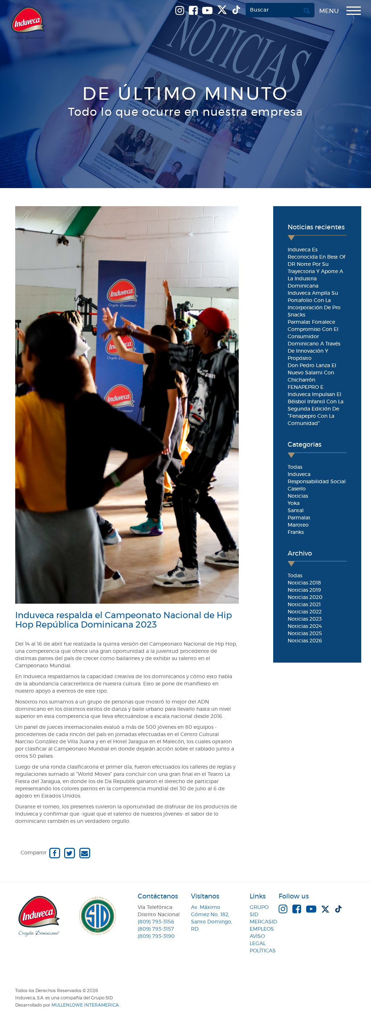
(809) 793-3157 (156, 929)
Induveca (299, 474)
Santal (296, 510)
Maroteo (298, 525)
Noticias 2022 (305, 612)
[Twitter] (69, 852)
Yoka (294, 503)
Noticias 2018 (304, 583)
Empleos (262, 929)
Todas (295, 467)
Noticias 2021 (304, 604)
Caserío (297, 489)
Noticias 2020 (305, 597)
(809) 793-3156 (156, 921)
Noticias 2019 (304, 590)
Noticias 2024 (305, 626)
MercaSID (263, 921)
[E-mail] (84, 852)
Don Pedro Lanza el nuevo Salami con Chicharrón (312, 373)
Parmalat (299, 517)
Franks (296, 532)
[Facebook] (54, 852)
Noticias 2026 (305, 640)
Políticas (263, 950)
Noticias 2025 (305, 633)
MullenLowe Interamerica (85, 1005)
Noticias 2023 (305, 619)
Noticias (298, 496)
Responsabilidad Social (317, 481)
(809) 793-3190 (156, 936)
